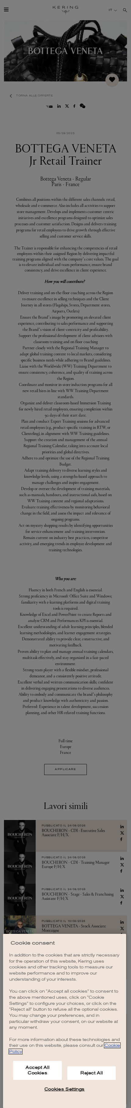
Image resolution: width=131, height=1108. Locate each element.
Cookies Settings (64, 1089)
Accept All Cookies (38, 1070)
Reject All (91, 1073)
